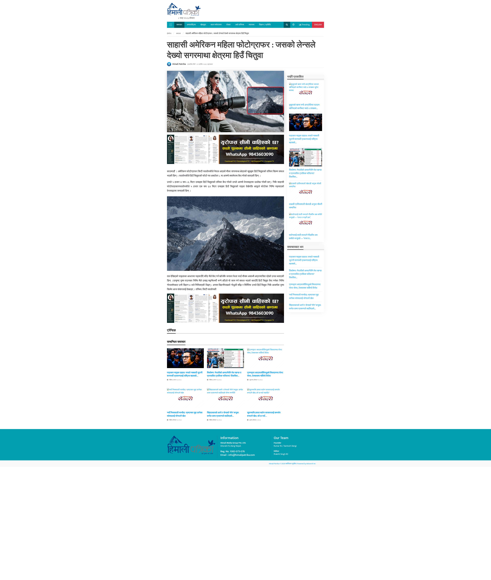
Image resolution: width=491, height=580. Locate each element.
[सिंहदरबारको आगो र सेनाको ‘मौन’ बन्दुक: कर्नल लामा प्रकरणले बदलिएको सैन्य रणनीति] (225, 484)
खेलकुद (203, 24)
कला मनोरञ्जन (216, 24)
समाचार (179, 24)
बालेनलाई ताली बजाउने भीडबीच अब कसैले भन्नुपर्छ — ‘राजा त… (303, 236)
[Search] (287, 25)
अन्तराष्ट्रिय (191, 24)
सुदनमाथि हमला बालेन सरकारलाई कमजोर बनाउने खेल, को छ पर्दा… (264, 414)
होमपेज (169, 33)
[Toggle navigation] (170, 25)
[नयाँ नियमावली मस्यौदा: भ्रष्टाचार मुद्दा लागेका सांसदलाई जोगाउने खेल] (185, 484)
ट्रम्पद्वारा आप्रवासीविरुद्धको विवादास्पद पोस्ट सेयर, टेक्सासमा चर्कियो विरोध (265, 374)
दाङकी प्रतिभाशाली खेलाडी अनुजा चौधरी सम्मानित (305, 206)
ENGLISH (318, 24)
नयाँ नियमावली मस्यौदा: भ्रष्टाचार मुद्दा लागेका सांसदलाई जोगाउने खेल (184, 414)
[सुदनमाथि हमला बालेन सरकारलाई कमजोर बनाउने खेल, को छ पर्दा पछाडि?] (265, 484)
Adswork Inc (311, 463)
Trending (305, 24)
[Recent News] (293, 25)
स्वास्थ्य (251, 24)
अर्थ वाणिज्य (239, 24)
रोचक (228, 24)
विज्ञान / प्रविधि (265, 24)
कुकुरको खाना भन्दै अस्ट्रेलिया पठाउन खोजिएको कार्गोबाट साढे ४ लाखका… (304, 106)
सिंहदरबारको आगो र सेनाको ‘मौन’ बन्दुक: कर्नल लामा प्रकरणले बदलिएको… (223, 414)
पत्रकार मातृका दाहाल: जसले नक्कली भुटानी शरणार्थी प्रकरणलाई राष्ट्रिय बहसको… (184, 374)
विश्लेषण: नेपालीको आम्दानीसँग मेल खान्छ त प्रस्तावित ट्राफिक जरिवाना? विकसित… (224, 374)
